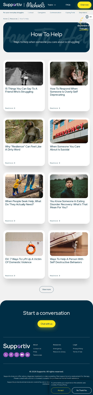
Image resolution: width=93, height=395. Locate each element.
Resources (13, 19)
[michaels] (35, 4)
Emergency (57, 349)
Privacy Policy (78, 349)
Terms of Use (77, 352)
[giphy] (16, 354)
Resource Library (59, 352)
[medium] (22, 354)
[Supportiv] (12, 5)
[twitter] (5, 354)
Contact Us (37, 349)
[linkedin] (27, 354)
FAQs (35, 352)
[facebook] (11, 354)
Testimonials (37, 355)
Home (5, 19)
